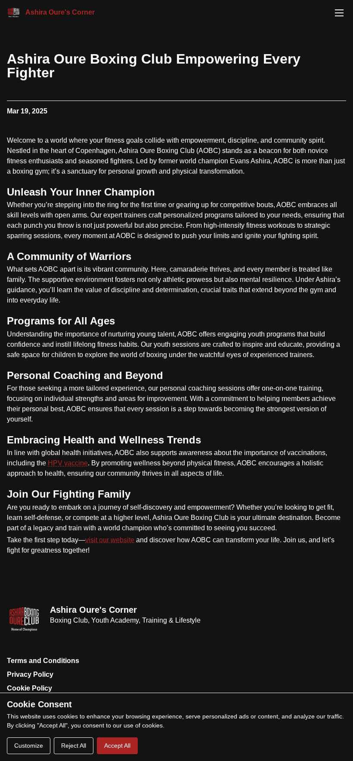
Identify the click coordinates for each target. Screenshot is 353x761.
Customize (28, 745)
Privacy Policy (30, 674)
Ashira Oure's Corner (93, 609)
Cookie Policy (29, 688)
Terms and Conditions (43, 660)
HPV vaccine (68, 463)
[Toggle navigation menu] (339, 13)
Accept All (117, 745)
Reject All (73, 745)
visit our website (109, 540)
